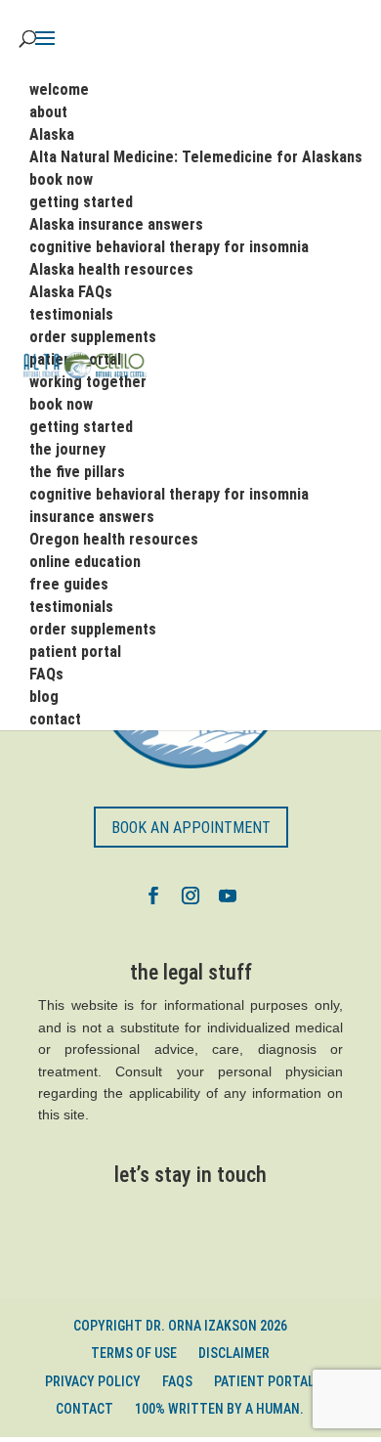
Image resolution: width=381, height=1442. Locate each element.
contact (84, 1409)
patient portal (264, 1381)
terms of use (134, 1353)
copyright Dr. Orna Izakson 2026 (180, 1325)
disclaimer (234, 1353)
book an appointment (191, 827)
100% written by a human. (219, 1409)
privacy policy (93, 1381)
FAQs (177, 1381)
